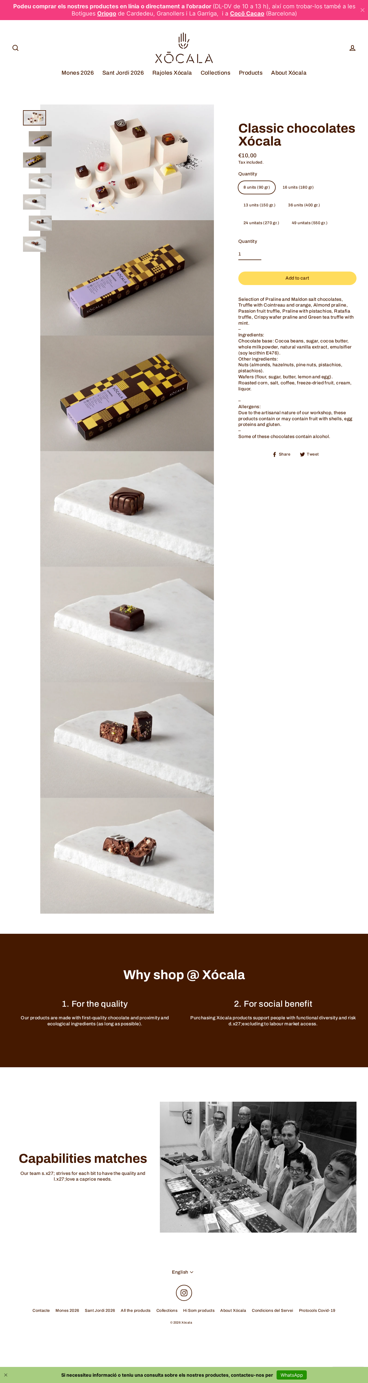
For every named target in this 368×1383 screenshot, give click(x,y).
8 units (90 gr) (257, 187)
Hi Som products (198, 1310)
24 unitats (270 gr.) (261, 223)
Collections (215, 73)
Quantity (247, 173)
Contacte (41, 1310)
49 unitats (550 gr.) (309, 223)
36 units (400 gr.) (304, 205)
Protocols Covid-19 (317, 1310)
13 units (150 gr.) (259, 205)
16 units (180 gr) (298, 187)
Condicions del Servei (272, 1310)
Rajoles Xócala (172, 73)
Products (250, 73)
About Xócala (288, 73)
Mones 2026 (78, 73)
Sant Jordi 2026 (123, 73)
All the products (135, 1310)
